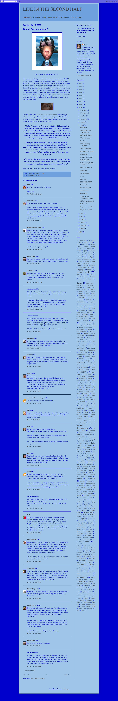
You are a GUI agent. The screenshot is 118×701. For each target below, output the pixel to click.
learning (78, 447)
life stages (87, 449)
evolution (84, 367)
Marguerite (30, 568)
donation (93, 333)
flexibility (90, 378)
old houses (83, 497)
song (78, 562)
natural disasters (90, 483)
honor (91, 421)
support (78, 573)
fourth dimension (91, 383)
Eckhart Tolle (80, 346)
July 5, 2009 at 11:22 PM (34, 508)
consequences (91, 302)
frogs (78, 387)
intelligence (90, 432)
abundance (92, 244)
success (78, 571)
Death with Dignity (85, 188)
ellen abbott (30, 201)
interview (90, 437)
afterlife (79, 251)
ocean (93, 495)
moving (82, 481)
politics (92, 508)
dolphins (86, 333)
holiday (79, 418)
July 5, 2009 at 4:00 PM (34, 348)
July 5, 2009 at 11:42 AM (34, 264)
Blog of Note (82, 267)
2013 (80, 95)
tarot (91, 579)
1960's (93, 240)
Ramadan (79, 529)
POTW (78, 514)
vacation (89, 590)
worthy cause (82, 608)
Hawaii (90, 410)
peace (80, 504)
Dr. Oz (89, 335)
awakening (86, 259)
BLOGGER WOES (86, 182)
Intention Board (89, 434)
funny (80, 389)
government (80, 399)
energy (88, 361)
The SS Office (84, 190)
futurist (93, 389)
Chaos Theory (89, 283)
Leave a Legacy (32, 589)
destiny (84, 325)
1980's (79, 242)
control (78, 308)
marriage (90, 462)
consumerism (80, 306)
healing (79, 412)
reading (90, 529)
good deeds (89, 397)
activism (93, 246)
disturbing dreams (81, 331)
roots (91, 537)
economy (91, 348)
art (84, 257)
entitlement (81, 365)
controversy (85, 308)
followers (82, 380)
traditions (86, 585)
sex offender (91, 548)
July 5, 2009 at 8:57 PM (34, 490)
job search (81, 441)
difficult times (89, 327)
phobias (88, 506)
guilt (94, 404)
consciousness (31, 175)
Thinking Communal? (86, 157)
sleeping (79, 556)
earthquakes (84, 344)
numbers (90, 493)
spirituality (80, 564)
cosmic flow (80, 312)
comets (87, 293)
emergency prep (90, 356)
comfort (93, 293)
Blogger (67, 689)
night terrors (83, 493)
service (84, 548)
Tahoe (85, 579)
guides (88, 404)
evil (77, 367)
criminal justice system (82, 316)
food (93, 380)
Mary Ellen (30, 270)
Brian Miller (31, 256)
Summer (84, 571)
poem (79, 508)
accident (86, 246)
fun (94, 387)
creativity (85, 314)
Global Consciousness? (87, 201)
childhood (79, 287)
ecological (80, 348)
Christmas (92, 289)
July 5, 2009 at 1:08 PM (34, 332)
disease (90, 329)
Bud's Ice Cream (85, 204)
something (90, 560)
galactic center (89, 391)
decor (82, 323)
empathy (88, 358)
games (78, 393)
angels (85, 253)
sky (92, 554)
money (85, 474)
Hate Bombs (83, 193)
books (87, 272)
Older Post (67, 675)
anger (91, 253)
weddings (89, 600)
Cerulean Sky (84, 154)
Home (47, 675)
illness (84, 430)
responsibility (88, 535)
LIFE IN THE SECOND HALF (52, 9)
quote (91, 527)
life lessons (86, 447)
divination (90, 331)
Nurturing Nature (85, 173)
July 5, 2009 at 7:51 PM (34, 420)
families (92, 369)
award (93, 259)
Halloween (90, 406)
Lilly (80, 456)
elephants (79, 356)
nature (81, 485)
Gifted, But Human (85, 148)
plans (93, 506)
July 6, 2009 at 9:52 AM (34, 582)
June (82, 213)
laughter (89, 445)
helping (93, 414)
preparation (90, 521)
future (86, 389)
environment (89, 365)
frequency (81, 385)
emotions (81, 358)
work (93, 606)
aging (85, 251)
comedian (80, 293)
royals (78, 539)
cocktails (87, 291)
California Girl (31, 605)
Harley (90, 408)
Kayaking (83, 141)
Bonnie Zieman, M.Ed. (34, 227)
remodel (90, 533)
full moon (88, 387)
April (82, 219)
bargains (87, 261)
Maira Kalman (91, 460)
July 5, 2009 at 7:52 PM (34, 446)
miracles (79, 474)
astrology (90, 257)
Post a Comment (30, 671)
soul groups (87, 562)
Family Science (88, 374)
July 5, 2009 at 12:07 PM (34, 282)
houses (90, 423)
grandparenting (90, 399)
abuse (79, 246)
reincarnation (89, 531)
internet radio (80, 437)
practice (78, 519)
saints (93, 539)
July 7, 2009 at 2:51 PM (34, 646)
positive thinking (88, 512)
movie (86, 479)
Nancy (86, 45)
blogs (89, 269)
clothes (80, 291)
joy (87, 441)
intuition (79, 439)
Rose (28, 184)
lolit (28, 410)
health (86, 412)
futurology (81, 391)
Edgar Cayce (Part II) (86, 207)
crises (91, 316)
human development (82, 427)
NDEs (87, 485)
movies (92, 478)
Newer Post (27, 675)
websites (81, 600)
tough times (88, 583)
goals (81, 397)
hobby (91, 416)
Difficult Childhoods (86, 135)
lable (86, 443)
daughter (85, 320)
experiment (81, 369)
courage (78, 314)
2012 (80, 98)
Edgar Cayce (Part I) (86, 210)
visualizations (80, 596)
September (83, 119)
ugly (92, 588)
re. (84, 529)
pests (83, 506)
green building (91, 402)
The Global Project (47, 115)
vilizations (79, 594)
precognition (91, 519)
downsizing (81, 335)
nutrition (87, 495)
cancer (80, 279)
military (78, 472)
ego (86, 352)
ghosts (93, 393)
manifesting (82, 462)
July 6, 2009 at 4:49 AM (34, 533)
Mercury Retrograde (89, 468)
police (85, 508)
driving (93, 337)
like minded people (90, 454)
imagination (92, 430)
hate (85, 410)
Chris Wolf (30, 338)
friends (88, 385)
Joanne (29, 355)
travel (93, 585)
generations (85, 393)
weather (93, 598)
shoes (87, 552)
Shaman (81, 550)
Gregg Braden (81, 404)
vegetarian (84, 592)
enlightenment (81, 363)
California (92, 277)
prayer (84, 519)
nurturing (79, 495)
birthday (79, 265)
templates (90, 581)
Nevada (85, 491)
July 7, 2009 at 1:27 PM (34, 633)
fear (94, 376)
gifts (88, 395)
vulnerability (88, 596)
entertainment (91, 363)
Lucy (82, 460)
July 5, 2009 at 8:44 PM (34, 465)
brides (91, 275)
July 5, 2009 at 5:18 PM (34, 391)
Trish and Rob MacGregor (35, 398)
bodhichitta (79, 272)
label (80, 443)
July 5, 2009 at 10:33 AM (34, 221)
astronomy (79, 259)
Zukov (82, 610)
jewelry (93, 439)
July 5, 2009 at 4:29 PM (34, 366)
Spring (91, 564)
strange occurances (82, 567)
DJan (29, 426)
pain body (91, 499)
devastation (92, 325)
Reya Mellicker (32, 539)
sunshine (91, 571)
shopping (85, 554)
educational (91, 350)
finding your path (82, 378)
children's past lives (82, 289)
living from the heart (89, 456)
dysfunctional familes (82, 342)
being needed (86, 263)
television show (81, 581)
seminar (78, 548)
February (83, 225)
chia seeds (90, 285)
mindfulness (90, 472)
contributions (90, 306)
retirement (85, 537)
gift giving (81, 395)
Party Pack (83, 179)
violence (89, 594)
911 (87, 244)
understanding (80, 590)
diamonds (81, 327)
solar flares (92, 558)
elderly (91, 352)
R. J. (28, 515)
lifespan (88, 451)
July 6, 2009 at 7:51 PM (34, 598)
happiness (80, 408)
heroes (80, 416)
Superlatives (83, 127)
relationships (80, 533)
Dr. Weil (88, 337)
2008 (80, 232)
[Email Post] (43, 173)
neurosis (78, 491)
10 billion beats (82, 240)
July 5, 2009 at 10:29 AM (34, 194)
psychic (91, 523)
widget (83, 604)
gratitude (82, 402)
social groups (82, 558)
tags (80, 579)
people (86, 504)
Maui (78, 464)
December (83, 110)
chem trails (80, 285)
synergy (93, 577)
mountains (80, 479)
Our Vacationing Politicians (85, 144)
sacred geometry (86, 539)
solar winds (82, 560)
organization (79, 499)
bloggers (90, 267)
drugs (81, 340)
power (84, 514)
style (92, 569)
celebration (79, 281)
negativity (89, 489)
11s (89, 240)
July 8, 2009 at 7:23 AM (34, 666)
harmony (79, 410)
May (82, 216)
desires (78, 325)
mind (83, 472)
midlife (91, 470)
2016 (80, 89)
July (81, 125)
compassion (80, 300)
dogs (78, 333)
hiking (86, 416)
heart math (85, 414)
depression (89, 323)
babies (80, 261)
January (82, 228)
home (85, 421)
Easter (91, 344)
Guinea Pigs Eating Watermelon (85, 131)
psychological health (84, 525)
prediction (81, 521)
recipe (79, 531)
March (82, 222)
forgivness (82, 383)
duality (90, 340)
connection (89, 300)
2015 (80, 92)
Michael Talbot (82, 470)
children (89, 287)
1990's (85, 242)
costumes (89, 312)
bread (85, 275)
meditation (90, 464)
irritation (86, 439)
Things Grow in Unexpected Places (86, 197)
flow (78, 380)
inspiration (81, 432)
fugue (82, 387)
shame (86, 550)
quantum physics (81, 527)
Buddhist (79, 277)
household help (81, 423)
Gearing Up (83, 170)
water (79, 598)
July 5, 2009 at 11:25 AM (34, 249)
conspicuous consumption (86, 304)
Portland (83, 510)
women (88, 606)
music (89, 481)
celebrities (89, 281)
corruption (90, 310)
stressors (86, 569)
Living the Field (83, 458)
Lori (28, 453)
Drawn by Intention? (86, 167)
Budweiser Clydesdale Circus (86, 164)
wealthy (86, 598)
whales (78, 602)
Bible (92, 263)
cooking (93, 308)
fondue (88, 380)
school (80, 542)
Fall (87, 369)
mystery (82, 483)
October (83, 116)
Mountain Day (84, 185)
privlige (78, 523)
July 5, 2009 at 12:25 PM (34, 309)
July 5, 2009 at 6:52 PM (34, 403)
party (93, 502)
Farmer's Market (81, 376)
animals (90, 255)
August (82, 122)
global (37, 175)
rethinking (79, 537)
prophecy (84, 523)
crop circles (80, 318)
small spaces (87, 556)
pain (85, 499)
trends (81, 588)
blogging (80, 269)
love (91, 458)
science (87, 542)
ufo (86, 588)
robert (29, 373)
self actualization (88, 546)
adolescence (89, 248)
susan (29, 471)
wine (83, 606)
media (83, 464)
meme (78, 466)
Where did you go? (85, 138)
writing (90, 608)
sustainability (88, 573)
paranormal (87, 502)
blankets (86, 265)
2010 (80, 104)
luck (78, 460)
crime (91, 314)
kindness (92, 441)
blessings (92, 265)
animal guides (80, 255)
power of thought (88, 516)
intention (79, 434)
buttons (85, 277)
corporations (82, 310)
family (83, 371)
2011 (80, 101)
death (93, 320)
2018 (80, 83)
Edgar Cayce (83, 350)
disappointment (80, 329)
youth (78, 610)
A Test (82, 176)
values (78, 592)
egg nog (81, 352)
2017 (80, 86)
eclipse (90, 346)
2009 (80, 107)
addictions (81, 248)
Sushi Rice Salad (85, 160)
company (91, 297)
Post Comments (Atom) (38, 678)
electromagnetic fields (84, 354)
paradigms (79, 502)
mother (90, 476)
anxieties (79, 257)
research (79, 535)
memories (85, 466)
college (93, 291)
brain (78, 275)
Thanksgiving (80, 583)
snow (93, 556)
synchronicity (81, 577)
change (79, 283)
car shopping (88, 279)
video (91, 592)
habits (84, 406)
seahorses (85, 544)
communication (91, 295)
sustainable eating (83, 575)
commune (82, 295)
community (82, 297)
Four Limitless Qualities (87, 151)
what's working (86, 602)
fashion (89, 376)
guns (80, 406)
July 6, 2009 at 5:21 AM (34, 562)
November (83, 113)
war (94, 596)
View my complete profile (84, 75)
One (91, 497)
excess (93, 367)
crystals (87, 318)
